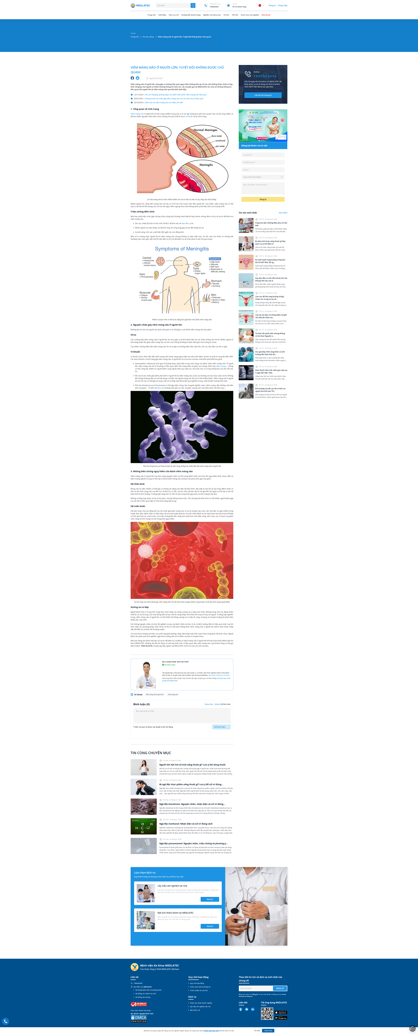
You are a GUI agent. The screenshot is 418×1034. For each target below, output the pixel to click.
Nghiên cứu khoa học (212, 15)
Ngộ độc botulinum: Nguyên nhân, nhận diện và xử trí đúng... (192, 804)
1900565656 (138, 983)
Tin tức (226, 15)
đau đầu (185, 223)
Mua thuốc (266, 15)
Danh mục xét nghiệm (250, 15)
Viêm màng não (137, 114)
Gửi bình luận (219, 727)
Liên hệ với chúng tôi (263, 95)
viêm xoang (221, 366)
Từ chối (257, 1031)
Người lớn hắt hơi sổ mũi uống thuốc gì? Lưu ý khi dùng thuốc (192, 764)
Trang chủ (135, 37)
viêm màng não (173, 694)
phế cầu (160, 388)
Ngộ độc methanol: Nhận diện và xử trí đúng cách (186, 823)
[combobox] (263, 177)
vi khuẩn (189, 116)
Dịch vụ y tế (174, 15)
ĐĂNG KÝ (280, 988)
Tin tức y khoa (148, 37)
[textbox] (263, 177)
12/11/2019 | (170, 94)
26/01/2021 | (168, 98)
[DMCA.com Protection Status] (139, 1019)
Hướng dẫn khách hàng (191, 15)
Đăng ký (272, 5)
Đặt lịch (210, 899)
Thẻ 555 (235, 15)
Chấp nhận (268, 1031)
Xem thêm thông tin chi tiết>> (219, 675)
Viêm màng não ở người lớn (154, 694)
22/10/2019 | (158, 102)
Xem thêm (283, 213)
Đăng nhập (282, 5)
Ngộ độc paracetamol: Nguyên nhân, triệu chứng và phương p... (193, 843)
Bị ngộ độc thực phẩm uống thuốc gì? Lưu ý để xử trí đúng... (191, 784)
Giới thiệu (162, 15)
